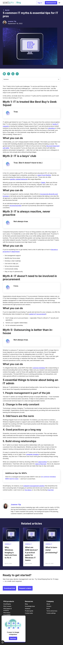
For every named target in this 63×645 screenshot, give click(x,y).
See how (13, 638)
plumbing (51, 128)
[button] (31, 79)
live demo (28, 490)
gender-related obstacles (19, 179)
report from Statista (44, 175)
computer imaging (32, 454)
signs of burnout (40, 464)
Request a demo (25, 588)
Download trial (51, 3)
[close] (24, 616)
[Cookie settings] (2, 642)
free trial (50, 490)
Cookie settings (51, 613)
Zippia (43, 182)
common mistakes (39, 368)
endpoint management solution (34, 486)
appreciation (42, 462)
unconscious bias (15, 205)
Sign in (40, 3)
